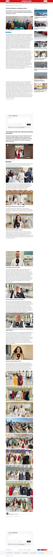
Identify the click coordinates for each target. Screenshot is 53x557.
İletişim (25, 549)
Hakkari (10, 516)
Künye (22, 549)
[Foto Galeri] (8, 1)
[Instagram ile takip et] (44, 550)
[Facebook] (6, 32)
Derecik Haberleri (41, 552)
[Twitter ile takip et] (40, 550)
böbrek (13, 99)
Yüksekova (13, 516)
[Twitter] (7, 32)
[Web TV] (6, 1)
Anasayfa (8, 5)
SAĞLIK (11, 5)
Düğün (18, 516)
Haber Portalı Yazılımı (10, 555)
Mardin (10, 99)
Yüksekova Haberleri (10, 552)
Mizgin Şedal (11, 514)
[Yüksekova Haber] (26, 1)
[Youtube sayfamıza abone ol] (42, 550)
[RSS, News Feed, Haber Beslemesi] (46, 550)
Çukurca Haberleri (33, 552)
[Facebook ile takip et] (38, 550)
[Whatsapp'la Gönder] (10, 32)
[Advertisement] (3, 15)
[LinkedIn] (9, 32)
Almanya (16, 516)
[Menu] (44, 1)
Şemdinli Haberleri (25, 552)
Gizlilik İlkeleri (29, 549)
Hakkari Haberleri (17, 552)
